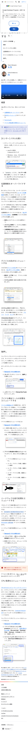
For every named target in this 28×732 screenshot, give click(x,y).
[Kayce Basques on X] (9, 67)
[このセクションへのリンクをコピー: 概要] (6, 103)
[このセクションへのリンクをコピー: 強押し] (8, 352)
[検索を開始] (16, 2)
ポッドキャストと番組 (6, 704)
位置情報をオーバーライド (11, 112)
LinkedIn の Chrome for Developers (9, 715)
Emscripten (7, 522)
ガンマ (12, 314)
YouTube (3, 713)
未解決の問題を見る (6, 690)
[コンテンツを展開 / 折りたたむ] (14, 42)
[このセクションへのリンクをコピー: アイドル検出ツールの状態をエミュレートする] (17, 401)
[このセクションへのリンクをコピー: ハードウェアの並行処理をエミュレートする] (15, 501)
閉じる (14, 23)
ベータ (7, 314)
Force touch (7, 120)
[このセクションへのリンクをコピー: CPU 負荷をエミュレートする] (2, 583)
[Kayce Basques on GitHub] (11, 67)
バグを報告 (4, 687)
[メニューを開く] (2, 2)
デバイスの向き (11, 268)
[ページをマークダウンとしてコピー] (9, 35)
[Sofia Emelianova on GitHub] (9, 75)
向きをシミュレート (10, 115)
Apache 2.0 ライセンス (21, 671)
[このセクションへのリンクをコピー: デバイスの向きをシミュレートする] (8, 263)
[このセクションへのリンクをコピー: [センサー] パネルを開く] (23, 139)
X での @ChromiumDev (7, 711)
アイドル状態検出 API (7, 405)
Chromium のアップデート (7, 696)
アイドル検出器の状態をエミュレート (14, 123)
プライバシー (10, 724)
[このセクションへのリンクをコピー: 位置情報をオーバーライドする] (4, 186)
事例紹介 (3, 699)
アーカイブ (4, 701)
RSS (2, 718)
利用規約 (3, 724)
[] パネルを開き (13, 270)
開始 (14, 29)
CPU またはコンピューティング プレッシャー (14, 588)
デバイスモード (16, 131)
